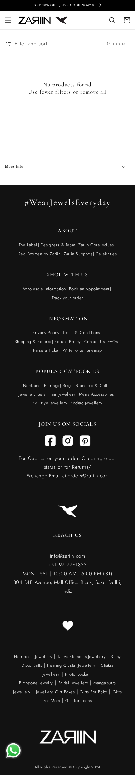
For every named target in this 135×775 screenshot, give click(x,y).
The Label (28, 245)
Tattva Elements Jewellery (81, 656)
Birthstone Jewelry (36, 683)
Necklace (32, 385)
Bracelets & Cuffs (92, 385)
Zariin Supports (78, 254)
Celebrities (106, 254)
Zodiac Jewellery (86, 403)
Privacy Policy (45, 332)
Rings (68, 385)
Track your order (67, 298)
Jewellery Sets (32, 394)
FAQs (113, 341)
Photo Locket (77, 674)
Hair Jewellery (62, 394)
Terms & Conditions (81, 332)
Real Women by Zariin (39, 254)
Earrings (51, 385)
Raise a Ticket (46, 350)
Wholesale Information (44, 289)
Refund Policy (67, 341)
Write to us (73, 350)
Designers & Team (58, 245)
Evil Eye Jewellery (49, 403)
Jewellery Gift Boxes (55, 692)
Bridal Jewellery (73, 683)
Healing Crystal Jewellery (71, 665)
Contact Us (94, 341)
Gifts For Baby (92, 692)
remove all (93, 91)
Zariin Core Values (96, 245)
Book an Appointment (89, 289)
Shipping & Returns (33, 341)
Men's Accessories (96, 394)
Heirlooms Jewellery (34, 656)
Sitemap (94, 350)
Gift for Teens (78, 700)
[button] (8, 20)
